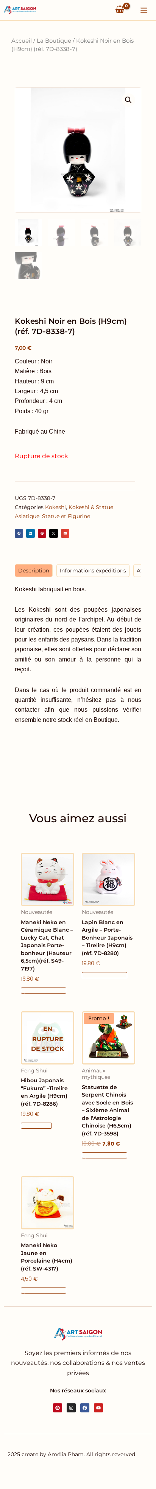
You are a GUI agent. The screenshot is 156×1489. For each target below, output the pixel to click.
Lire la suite (36, 1126)
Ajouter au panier (43, 991)
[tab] (34, 570)
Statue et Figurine (66, 516)
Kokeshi (55, 507)
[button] (128, 100)
